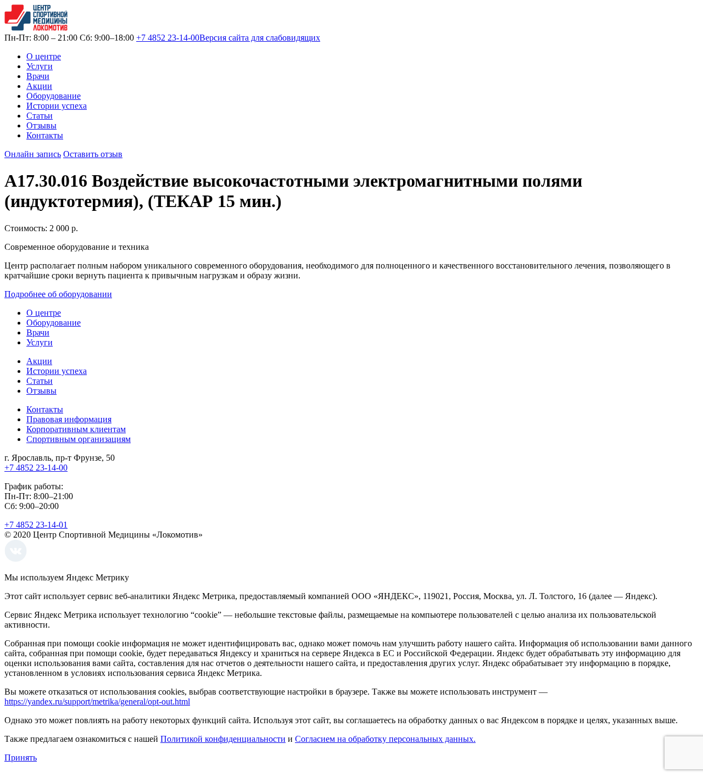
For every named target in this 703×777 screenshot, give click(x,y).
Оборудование (53, 95)
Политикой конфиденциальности (223, 739)
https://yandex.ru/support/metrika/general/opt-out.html (97, 701)
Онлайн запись (32, 154)
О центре (43, 56)
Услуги (39, 66)
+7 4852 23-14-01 (36, 524)
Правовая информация (68, 419)
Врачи (37, 76)
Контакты (44, 135)
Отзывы (41, 125)
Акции (39, 86)
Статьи (39, 115)
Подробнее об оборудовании (58, 294)
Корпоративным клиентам (76, 429)
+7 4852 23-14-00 (167, 37)
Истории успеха (56, 105)
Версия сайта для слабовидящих (259, 37)
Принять (20, 757)
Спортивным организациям (78, 439)
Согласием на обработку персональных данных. (385, 739)
